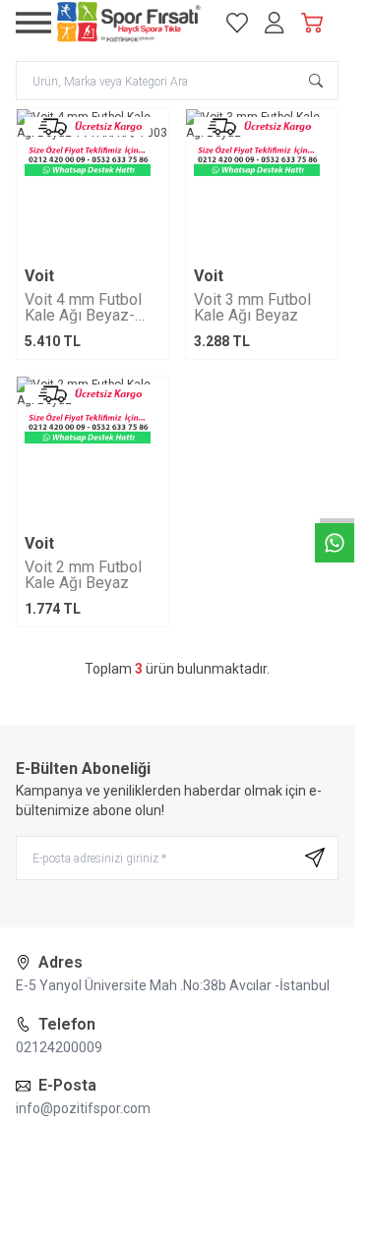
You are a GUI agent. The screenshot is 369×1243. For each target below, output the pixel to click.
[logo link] (129, 22)
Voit (39, 276)
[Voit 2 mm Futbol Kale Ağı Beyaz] (92, 452)
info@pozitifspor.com (83, 1108)
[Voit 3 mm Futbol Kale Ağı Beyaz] (262, 185)
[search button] (315, 80)
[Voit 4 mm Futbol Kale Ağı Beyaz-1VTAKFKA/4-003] (92, 185)
